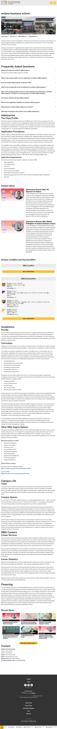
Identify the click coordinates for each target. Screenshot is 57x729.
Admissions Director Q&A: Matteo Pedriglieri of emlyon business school (40, 223)
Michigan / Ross (16, 726)
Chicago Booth (9, 726)
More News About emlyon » (28, 643)
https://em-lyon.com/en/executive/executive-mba (15, 473)
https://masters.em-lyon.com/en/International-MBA (15, 468)
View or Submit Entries (28, 271)
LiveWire (2, 727)
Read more (45, 216)
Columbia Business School (26, 726)
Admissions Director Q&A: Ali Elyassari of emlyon (37, 191)
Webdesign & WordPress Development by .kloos (28, 722)
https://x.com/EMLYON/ (18, 660)
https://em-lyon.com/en (13, 658)
